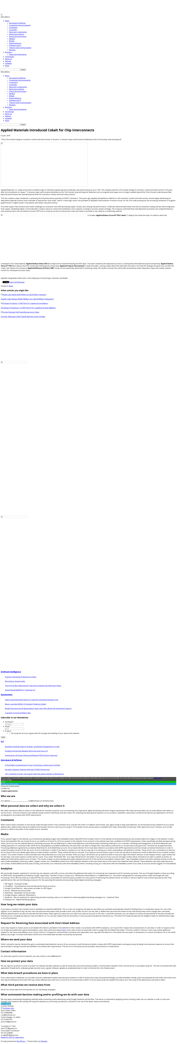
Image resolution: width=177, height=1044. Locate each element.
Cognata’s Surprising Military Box (18, 713)
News (7, 21)
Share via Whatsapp (16, 282)
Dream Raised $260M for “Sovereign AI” (20, 690)
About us (8, 59)
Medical (12, 39)
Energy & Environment (17, 36)
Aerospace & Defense (17, 23)
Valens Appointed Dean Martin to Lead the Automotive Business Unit (31, 700)
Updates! (8, 63)
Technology (9, 57)
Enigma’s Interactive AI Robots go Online (20, 677)
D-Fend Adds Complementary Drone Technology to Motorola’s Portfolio (32, 765)
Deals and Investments (18, 54)
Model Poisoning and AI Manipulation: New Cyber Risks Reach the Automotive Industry (38, 708)
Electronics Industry (16, 34)
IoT (2, 741)
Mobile (11, 41)
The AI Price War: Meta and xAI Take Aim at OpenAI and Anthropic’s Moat (33, 686)
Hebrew (8, 61)
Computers (13, 27)
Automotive (6, 694)
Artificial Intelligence (11, 671)
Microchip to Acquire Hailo (15, 681)
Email (7, 726)
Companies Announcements (20, 25)
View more (157, 778)
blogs (7, 66)
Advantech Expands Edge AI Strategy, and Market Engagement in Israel (32, 747)
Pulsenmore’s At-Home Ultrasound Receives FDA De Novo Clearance (31, 755)
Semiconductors (15, 43)
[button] (5, 17)
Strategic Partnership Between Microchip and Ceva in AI (26, 751)
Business (8, 52)
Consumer (13, 30)
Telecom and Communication (20, 48)
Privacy (8, 731)
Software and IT (15, 45)
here (64, 930)
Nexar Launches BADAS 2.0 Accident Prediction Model (25, 704)
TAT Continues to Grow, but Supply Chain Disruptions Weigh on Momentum (34, 774)
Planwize (44, 1041)
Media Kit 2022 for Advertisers (12, 1037)
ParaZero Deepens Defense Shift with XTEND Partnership (27, 769)
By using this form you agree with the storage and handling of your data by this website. (45, 733)
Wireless (12, 50)
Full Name (9, 722)
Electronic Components (18, 32)
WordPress (21, 1041)
